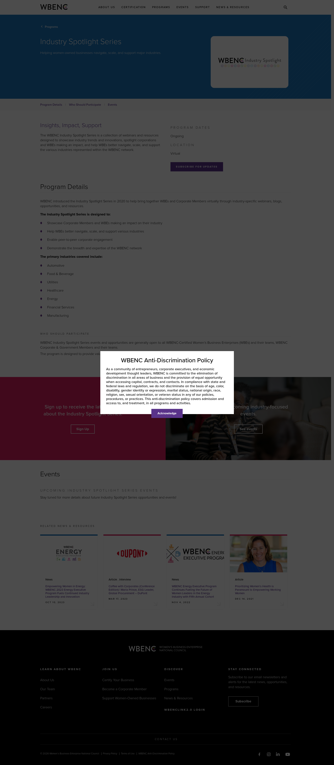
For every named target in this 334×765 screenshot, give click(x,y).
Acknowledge (167, 413)
